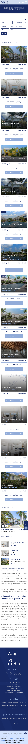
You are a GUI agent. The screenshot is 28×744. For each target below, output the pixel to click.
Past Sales (5, 705)
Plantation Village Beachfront (17, 542)
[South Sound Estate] (14, 519)
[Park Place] (5, 553)
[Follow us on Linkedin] (11, 673)
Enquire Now (10, 73)
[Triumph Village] (5, 561)
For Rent (9, 702)
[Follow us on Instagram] (15, 673)
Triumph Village (16, 559)
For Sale (3, 702)
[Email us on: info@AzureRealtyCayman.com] (23, 2)
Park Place (14, 551)
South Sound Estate (7, 530)
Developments (13, 705)
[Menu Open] (26, 2)
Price (12, 26)
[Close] (25, 733)
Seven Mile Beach (7, 718)
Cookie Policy (13, 738)
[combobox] (6, 22)
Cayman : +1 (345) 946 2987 (14, 690)
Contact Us (14, 708)
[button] (6, 526)
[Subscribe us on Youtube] (19, 673)
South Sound (14, 723)
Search (4, 33)
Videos (26, 523)
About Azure (22, 705)
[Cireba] (14, 665)
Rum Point (8, 721)
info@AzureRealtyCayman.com (14, 692)
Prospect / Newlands (17, 721)
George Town (22, 718)
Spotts (15, 718)
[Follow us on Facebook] (7, 673)
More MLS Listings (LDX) (20, 702)
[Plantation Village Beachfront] (5, 544)
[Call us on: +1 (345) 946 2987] (20, 2)
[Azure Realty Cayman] (5, 2)
